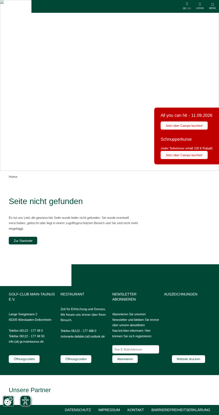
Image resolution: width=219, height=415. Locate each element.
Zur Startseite (23, 241)
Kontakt (135, 410)
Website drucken (188, 359)
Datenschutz (78, 410)
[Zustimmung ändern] (8, 401)
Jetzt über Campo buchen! (184, 125)
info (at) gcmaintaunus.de (26, 341)
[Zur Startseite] (17, 12)
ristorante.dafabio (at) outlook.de (83, 336)
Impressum (109, 410)
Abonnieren (125, 359)
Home (13, 176)
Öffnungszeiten (24, 359)
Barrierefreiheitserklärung (180, 410)
